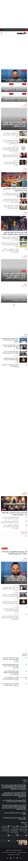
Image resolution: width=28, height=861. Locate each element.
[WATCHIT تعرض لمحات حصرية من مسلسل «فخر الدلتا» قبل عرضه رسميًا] (26, 521)
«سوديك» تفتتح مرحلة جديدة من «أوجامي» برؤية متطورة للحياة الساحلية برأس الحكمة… (10, 206)
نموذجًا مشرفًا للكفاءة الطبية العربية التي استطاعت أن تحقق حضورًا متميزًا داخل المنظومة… (9, 340)
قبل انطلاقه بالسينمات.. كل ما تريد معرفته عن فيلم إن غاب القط (10, 518)
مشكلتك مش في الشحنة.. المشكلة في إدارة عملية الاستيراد (13, 30)
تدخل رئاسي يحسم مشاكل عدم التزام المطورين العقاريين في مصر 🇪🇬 (10, 194)
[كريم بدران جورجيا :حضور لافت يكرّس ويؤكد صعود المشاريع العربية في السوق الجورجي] (23, 829)
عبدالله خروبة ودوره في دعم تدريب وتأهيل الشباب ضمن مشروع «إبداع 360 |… (10, 353)
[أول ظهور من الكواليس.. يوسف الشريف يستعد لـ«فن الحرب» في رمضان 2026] (26, 525)
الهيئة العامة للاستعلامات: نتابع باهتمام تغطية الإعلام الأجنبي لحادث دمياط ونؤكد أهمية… (9, 149)
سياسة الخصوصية (13, 852)
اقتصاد (11, 94)
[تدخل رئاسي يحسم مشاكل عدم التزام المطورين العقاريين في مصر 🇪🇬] (23, 195)
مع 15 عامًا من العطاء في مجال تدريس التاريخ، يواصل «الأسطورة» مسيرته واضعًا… (10, 346)
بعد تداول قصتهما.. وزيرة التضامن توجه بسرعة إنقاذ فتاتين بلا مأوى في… (10, 156)
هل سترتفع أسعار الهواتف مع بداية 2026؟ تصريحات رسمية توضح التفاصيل (14, 552)
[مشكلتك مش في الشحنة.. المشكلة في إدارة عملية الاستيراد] (7, 97)
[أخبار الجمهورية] (21, 33)
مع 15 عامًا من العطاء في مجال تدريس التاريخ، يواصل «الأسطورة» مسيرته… (10, 588)
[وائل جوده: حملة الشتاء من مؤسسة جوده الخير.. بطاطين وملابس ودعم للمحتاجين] (23, 837)
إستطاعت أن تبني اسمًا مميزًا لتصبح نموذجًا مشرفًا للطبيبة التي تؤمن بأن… (10, 603)
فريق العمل (17, 854)
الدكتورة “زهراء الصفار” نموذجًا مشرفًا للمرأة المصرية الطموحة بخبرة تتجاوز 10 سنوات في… (10, 659)
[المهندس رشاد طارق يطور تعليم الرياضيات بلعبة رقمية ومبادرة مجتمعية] (26, 607)
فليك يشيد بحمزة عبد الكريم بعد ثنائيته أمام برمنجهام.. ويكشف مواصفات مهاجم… (14, 233)
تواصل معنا (20, 852)
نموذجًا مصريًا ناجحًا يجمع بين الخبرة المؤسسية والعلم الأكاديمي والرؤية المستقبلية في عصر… (11, 672)
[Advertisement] (14, 14)
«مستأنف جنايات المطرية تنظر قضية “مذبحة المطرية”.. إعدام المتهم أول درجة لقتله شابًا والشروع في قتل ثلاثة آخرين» (15, 299)
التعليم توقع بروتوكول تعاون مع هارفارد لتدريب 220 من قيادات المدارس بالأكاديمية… (10, 142)
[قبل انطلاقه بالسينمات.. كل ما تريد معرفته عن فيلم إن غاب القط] (26, 517)
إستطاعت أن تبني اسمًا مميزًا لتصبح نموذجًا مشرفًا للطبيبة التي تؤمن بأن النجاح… (10, 359)
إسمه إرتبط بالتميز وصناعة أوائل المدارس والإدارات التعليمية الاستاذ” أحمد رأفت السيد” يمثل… (10, 665)
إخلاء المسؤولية (11, 854)
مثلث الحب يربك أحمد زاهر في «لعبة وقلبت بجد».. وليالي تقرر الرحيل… (14, 513)
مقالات (24, 71)
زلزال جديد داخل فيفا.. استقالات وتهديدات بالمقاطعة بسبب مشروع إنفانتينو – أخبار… (10, 250)
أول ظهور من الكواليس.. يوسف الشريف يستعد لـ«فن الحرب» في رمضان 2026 (10, 526)
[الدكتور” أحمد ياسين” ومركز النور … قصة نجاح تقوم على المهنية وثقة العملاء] (23, 685)
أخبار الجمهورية (9, 850)
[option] (14, 85)
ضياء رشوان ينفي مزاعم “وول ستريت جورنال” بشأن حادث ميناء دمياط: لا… (11, 163)
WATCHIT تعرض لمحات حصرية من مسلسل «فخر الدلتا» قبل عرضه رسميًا (9, 522)
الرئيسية (24, 852)
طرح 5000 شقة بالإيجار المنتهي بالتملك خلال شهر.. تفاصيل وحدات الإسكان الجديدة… (10, 200)
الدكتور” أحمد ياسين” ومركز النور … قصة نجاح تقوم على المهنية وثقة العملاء (9, 684)
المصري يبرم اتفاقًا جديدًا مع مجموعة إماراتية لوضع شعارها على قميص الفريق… (9, 244)
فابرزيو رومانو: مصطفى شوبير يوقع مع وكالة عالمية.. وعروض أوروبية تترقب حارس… (10, 238)
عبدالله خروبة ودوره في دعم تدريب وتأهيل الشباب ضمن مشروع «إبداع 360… (10, 596)
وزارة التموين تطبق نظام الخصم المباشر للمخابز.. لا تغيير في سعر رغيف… (10, 134)
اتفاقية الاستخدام (5, 852)
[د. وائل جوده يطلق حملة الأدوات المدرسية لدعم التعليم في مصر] (14, 837)
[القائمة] (1, 34)
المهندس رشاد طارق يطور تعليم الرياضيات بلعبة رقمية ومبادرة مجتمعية (10, 610)
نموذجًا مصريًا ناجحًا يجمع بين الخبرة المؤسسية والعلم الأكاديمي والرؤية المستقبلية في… (9, 617)
